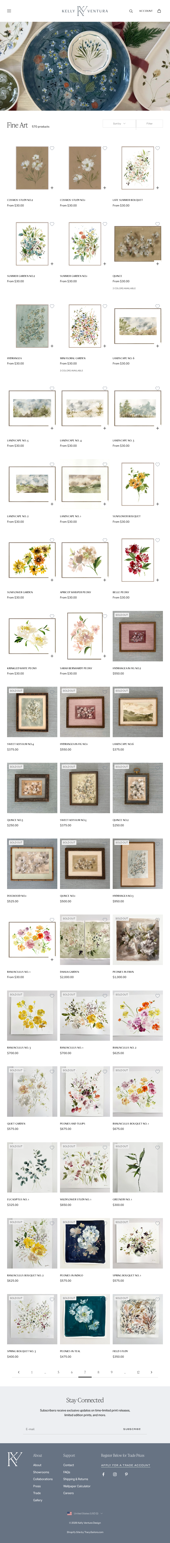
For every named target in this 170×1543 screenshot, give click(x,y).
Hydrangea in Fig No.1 (74, 744)
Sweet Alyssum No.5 (73, 820)
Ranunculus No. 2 (124, 1047)
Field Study (120, 1351)
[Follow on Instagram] (115, 1474)
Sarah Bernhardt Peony (76, 668)
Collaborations (43, 1479)
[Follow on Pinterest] (126, 1474)
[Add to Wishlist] (52, 148)
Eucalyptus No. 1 (18, 1199)
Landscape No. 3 (123, 440)
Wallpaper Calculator (77, 1486)
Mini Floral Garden (72, 358)
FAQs (66, 1472)
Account (146, 11)
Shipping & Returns (75, 1479)
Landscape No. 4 (71, 440)
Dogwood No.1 (16, 896)
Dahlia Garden (69, 972)
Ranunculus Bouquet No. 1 (131, 1123)
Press (37, 1486)
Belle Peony (121, 592)
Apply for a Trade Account (125, 1465)
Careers (68, 1493)
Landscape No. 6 (123, 358)
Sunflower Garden (20, 592)
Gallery (37, 1500)
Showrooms (41, 1472)
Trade (37, 1493)
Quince (117, 276)
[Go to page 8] (151, 1372)
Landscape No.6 (123, 744)
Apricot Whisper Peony (75, 592)
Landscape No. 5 (18, 440)
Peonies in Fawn (123, 972)
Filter (150, 123)
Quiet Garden (16, 1123)
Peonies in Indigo (71, 1275)
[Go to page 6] (18, 1372)
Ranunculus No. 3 (19, 1047)
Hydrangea (14, 358)
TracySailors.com (93, 1532)
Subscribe (132, 1429)
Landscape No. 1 (70, 516)
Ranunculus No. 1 (18, 972)
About (37, 1465)
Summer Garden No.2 (21, 276)
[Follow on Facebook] (103, 1474)
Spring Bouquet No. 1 (127, 1275)
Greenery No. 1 (122, 1199)
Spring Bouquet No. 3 (21, 1351)
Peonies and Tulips (72, 1123)
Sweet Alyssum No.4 (20, 744)
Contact (68, 1465)
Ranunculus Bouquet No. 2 (25, 1275)
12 (138, 1372)
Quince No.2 (121, 820)
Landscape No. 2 (18, 516)
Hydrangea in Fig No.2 (127, 668)
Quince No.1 (67, 896)
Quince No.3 (15, 820)
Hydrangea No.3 (123, 896)
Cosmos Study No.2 (20, 200)
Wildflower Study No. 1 (75, 1199)
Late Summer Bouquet (128, 200)
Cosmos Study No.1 (72, 200)
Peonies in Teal (70, 1351)
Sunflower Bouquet (127, 516)
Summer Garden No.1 (73, 276)
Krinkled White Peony (22, 668)
